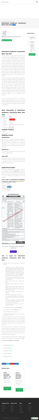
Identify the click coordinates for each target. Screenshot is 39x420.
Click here (12, 345)
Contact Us (29, 409)
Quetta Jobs (12, 406)
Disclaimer (29, 408)
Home (29, 405)
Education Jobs (22, 412)
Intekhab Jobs (3, 405)
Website (3, 38)
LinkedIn (17, 363)
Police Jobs (21, 408)
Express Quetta (4, 408)
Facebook (4, 363)
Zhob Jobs (12, 409)
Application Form (13, 251)
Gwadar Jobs (12, 408)
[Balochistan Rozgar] (5, 1)
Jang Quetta (3, 406)
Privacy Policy (30, 406)
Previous (23, 368)
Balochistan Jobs (4, 21)
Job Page (21, 406)
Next (24, 368)
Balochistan (18, 383)
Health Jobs (9, 21)
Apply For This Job (7, 388)
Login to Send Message (7, 40)
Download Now (9, 186)
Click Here (10, 348)
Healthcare (13, 21)
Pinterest (12, 363)
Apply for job (32, 54)
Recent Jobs (12, 405)
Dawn (2, 409)
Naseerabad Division (7, 382)
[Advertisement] (19, 11)
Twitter (8, 363)
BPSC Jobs (21, 405)
